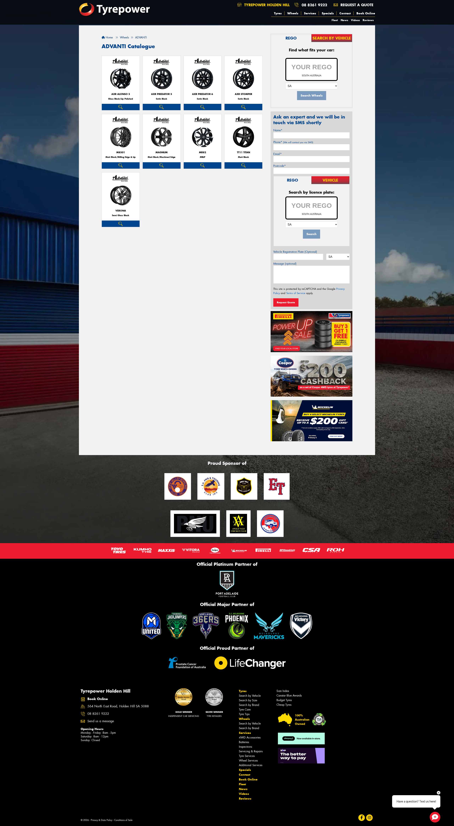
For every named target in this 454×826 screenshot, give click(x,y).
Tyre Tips (244, 714)
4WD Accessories (250, 737)
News (344, 20)
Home (109, 37)
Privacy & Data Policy (101, 820)
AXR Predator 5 (161, 94)
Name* (277, 130)
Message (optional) (285, 264)
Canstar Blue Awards (289, 695)
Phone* (293, 142)
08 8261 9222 (314, 5)
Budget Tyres (284, 700)
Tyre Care (245, 709)
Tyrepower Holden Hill (266, 5)
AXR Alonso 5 (120, 94)
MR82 (202, 152)
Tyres (278, 13)
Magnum (162, 152)
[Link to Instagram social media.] (369, 817)
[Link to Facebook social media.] (361, 817)
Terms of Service (295, 293)
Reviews (368, 20)
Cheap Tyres (283, 705)
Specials (328, 13)
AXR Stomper (243, 94)
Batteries (244, 742)
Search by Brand (249, 705)
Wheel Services (248, 760)
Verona (120, 210)
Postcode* (279, 166)
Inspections (245, 747)
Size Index (282, 691)
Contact (345, 13)
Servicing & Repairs (251, 751)
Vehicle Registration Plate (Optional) (295, 252)
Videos (355, 20)
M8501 (120, 152)
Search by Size (248, 700)
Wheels (292, 13)
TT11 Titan (243, 152)
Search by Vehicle (250, 696)
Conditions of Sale (123, 820)
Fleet (335, 20)
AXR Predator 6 (202, 94)
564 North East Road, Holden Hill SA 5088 (118, 706)
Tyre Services (247, 756)
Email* (277, 154)
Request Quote (286, 302)
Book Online (365, 13)
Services (310, 13)
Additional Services (250, 765)
